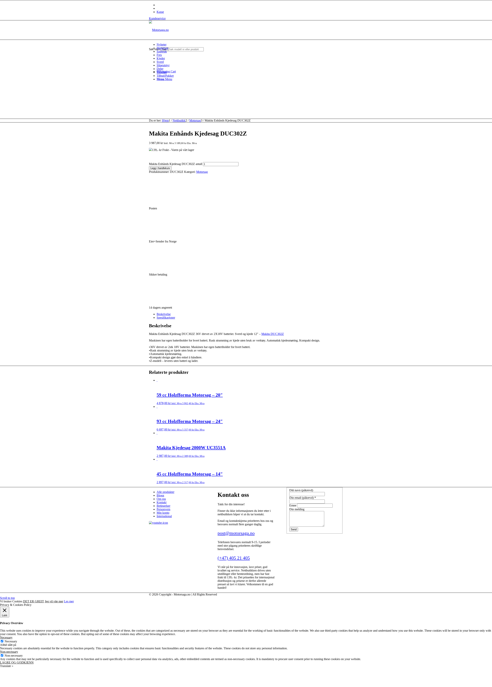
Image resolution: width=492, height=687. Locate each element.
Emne (293, 505)
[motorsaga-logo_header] (159, 30)
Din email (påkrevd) (302, 497)
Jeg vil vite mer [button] (54, 601)
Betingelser (163, 505)
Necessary (11, 641)
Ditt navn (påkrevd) (301, 490)
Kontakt (161, 502)
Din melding (296, 509)
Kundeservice (157, 18)
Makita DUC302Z (272, 334)
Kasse (160, 11)
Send (294, 529)
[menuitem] (250, 44)
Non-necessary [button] (9, 651)
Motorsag (202, 171)
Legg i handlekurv (160, 168)
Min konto (163, 512)
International (164, 516)
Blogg (160, 495)
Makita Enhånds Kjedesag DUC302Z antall (175, 164)
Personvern (163, 509)
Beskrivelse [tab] (164, 314)
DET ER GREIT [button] (33, 601)
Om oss (161, 498)
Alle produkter (165, 492)
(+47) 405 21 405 (234, 557)
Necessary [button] (6, 637)
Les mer (69, 601)
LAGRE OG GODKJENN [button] (17, 662)
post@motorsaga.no (236, 533)
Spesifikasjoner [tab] (166, 317)
